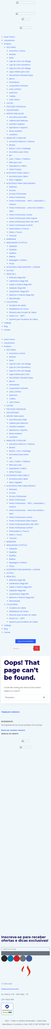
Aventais (12, 54)
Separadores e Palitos (18, 166)
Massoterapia (14, 298)
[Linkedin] (10, 958)
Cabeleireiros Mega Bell (18, 281)
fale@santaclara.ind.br (10, 989)
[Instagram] (4, 958)
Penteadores (14, 82)
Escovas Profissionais (17, 194)
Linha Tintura (14, 99)
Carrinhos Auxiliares (17, 124)
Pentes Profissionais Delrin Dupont (23, 218)
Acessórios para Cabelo (18, 176)
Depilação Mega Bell (17, 288)
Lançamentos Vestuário (18, 85)
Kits (10, 155)
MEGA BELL (11, 274)
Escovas (12, 190)
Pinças (11, 263)
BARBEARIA (11, 239)
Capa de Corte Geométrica (19, 65)
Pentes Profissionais (17, 197)
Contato (7, 330)
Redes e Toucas (15, 232)
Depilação (13, 246)
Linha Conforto (15, 89)
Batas (11, 58)
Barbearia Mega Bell (17, 277)
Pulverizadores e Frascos (19, 228)
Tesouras (13, 235)
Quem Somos (9, 37)
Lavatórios (13, 134)
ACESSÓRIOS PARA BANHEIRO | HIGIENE (23, 267)
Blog (6, 326)
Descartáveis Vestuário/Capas (21, 75)
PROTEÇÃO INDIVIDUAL (16, 106)
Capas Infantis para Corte (19, 71)
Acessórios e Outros (17, 51)
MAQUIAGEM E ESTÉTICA (16, 242)
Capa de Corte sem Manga (20, 68)
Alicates (12, 145)
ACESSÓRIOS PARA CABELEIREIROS (20, 183)
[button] (25, 336)
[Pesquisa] (37, 648)
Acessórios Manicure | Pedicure (22, 141)
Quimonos (13, 92)
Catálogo (7, 323)
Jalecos (12, 78)
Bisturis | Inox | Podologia (20, 148)
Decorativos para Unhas (18, 152)
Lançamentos (9, 40)
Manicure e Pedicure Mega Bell (21, 295)
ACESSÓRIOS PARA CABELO (17, 173)
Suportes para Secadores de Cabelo (23, 319)
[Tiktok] (23, 958)
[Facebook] (29, 958)
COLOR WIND (12, 302)
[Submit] (25, 953)
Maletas (12, 256)
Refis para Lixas (15, 162)
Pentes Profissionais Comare (20, 214)
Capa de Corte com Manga (20, 61)
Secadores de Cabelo (17, 305)
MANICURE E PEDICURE (16, 138)
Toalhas (12, 96)
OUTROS (10, 270)
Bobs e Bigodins (15, 180)
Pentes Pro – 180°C (17, 316)
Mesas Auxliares (15, 131)
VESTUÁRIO (11, 47)
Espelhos (12, 253)
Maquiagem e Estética (18, 260)
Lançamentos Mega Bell (19, 291)
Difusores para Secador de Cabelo (23, 312)
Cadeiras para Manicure (18, 120)
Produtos (7, 44)
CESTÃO (9, 103)
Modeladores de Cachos (19, 309)
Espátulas (13, 249)
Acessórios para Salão (18, 117)
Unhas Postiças (15, 169)
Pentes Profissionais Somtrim (21, 225)
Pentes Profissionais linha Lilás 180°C (24, 221)
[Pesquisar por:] (25, 697)
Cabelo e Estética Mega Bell (20, 284)
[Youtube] (17, 958)
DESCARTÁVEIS (12, 110)
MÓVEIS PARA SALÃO (15, 113)
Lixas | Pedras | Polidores (19, 159)
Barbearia (13, 187)
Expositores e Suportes (18, 127)
